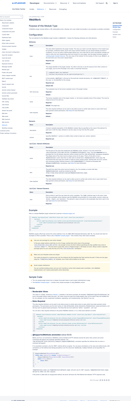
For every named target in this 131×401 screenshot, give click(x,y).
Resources (52, 9)
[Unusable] (100, 380)
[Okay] (104, 380)
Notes (70, 110)
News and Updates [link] (79, 3)
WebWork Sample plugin (62, 235)
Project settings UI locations (8, 133)
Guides (31, 9)
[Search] (107, 3)
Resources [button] (63, 3)
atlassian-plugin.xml (69, 213)
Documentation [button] (49, 3)
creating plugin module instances (55, 56)
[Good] (107, 380)
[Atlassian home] (18, 3)
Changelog (63, 9)
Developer (34, 3)
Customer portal (4, 130)
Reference (40, 9)
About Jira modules (5, 20)
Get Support (100, 3)
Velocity (55, 294)
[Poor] (102, 380)
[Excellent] (109, 380)
